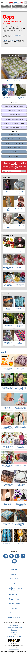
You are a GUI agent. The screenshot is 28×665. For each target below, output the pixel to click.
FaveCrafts (14, 630)
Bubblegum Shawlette (20, 326)
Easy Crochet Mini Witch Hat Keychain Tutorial (21, 504)
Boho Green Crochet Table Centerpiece (7, 388)
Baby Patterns (14, 152)
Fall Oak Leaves (8, 250)
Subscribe (14, 608)
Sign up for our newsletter (10, 40)
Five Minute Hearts (19, 267)
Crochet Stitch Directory (14, 110)
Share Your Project (14, 604)
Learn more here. (14, 649)
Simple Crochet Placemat (21, 485)
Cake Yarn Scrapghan (19, 343)
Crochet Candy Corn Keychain (7, 369)
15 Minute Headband (8, 309)
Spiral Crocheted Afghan (20, 192)
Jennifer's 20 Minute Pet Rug (8, 285)
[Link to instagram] (23, 556)
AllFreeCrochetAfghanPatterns (14, 627)
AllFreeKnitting (14, 625)
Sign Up (23, 171)
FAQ (14, 583)
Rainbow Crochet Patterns (14, 147)
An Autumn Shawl (19, 209)
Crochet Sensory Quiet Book (7, 447)
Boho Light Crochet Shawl (8, 268)
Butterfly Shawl (20, 226)
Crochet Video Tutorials (14, 128)
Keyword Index (14, 594)
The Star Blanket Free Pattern (7, 524)
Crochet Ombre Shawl (8, 226)
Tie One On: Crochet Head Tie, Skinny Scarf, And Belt (21, 388)
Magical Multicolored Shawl (8, 192)
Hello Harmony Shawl (8, 343)
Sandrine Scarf (7, 543)
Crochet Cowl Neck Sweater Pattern (7, 504)
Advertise (14, 574)
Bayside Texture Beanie (21, 465)
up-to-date (18, 35)
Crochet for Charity (14, 115)
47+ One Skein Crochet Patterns (7, 98)
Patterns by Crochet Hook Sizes (14, 123)
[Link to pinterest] (17, 556)
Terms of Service (14, 617)
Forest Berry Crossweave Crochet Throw (20, 524)
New (2, 352)
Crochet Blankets (14, 134)
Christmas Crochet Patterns (14, 139)
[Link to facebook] (5, 556)
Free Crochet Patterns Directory (14, 106)
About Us (14, 570)
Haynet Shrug (20, 543)
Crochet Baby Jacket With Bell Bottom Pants (21, 408)
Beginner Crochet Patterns (14, 143)
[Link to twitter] (11, 556)
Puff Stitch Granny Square (20, 369)
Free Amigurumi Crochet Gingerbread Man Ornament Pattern (7, 427)
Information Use (20, 168)
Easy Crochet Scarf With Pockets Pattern (20, 427)
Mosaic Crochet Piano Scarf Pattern (7, 466)
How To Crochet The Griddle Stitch (7, 485)
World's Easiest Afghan (20, 98)
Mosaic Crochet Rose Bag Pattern (20, 447)
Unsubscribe (14, 613)
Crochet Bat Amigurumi (7, 408)
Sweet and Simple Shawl (19, 250)
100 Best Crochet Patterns (14, 119)
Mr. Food (14, 634)
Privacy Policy (12, 168)
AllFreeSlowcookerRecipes (14, 636)
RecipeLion (14, 632)
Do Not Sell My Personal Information (14, 589)
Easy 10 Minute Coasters (20, 285)
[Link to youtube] (14, 561)
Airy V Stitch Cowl (8, 325)
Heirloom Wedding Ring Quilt (14, 80)
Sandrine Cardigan (19, 308)
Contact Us (14, 579)
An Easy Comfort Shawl (8, 209)
